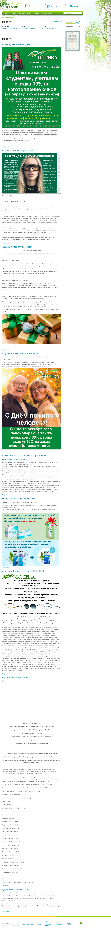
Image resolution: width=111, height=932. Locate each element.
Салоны (14, 13)
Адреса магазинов (28, 924)
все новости (57, 21)
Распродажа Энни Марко (15, 677)
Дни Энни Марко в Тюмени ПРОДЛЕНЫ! (23, 571)
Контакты (36, 13)
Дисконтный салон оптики (16, 889)
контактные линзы (24, 13)
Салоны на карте (34, 6)
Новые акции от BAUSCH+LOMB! (19, 498)
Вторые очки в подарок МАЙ (29, 28)
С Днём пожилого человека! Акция (20, 353)
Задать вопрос (54, 6)
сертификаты (8, 15)
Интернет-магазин (47, 13)
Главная (6, 13)
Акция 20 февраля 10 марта (49, 28)
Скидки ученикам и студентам (9, 28)
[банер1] (72, 41)
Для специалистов (73, 5)
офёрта (17, 15)
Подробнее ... (6, 147)
